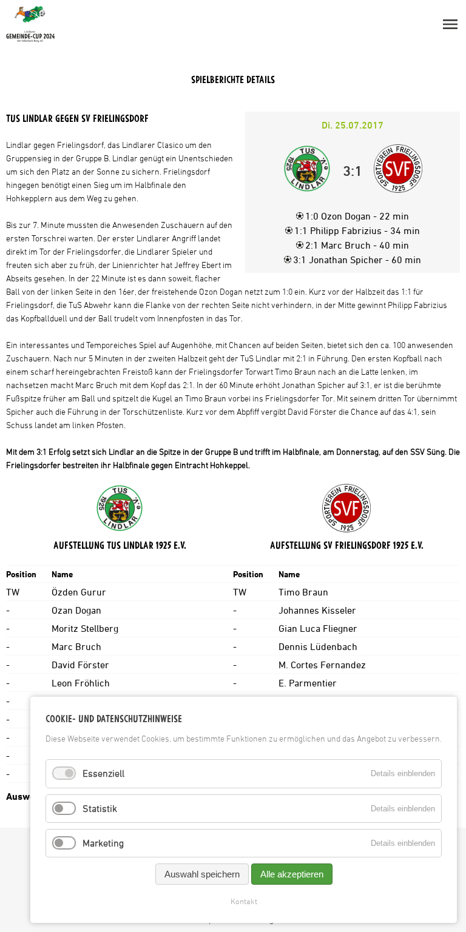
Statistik (100, 808)
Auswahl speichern (202, 874)
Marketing (103, 842)
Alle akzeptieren (291, 874)
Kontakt (244, 901)
